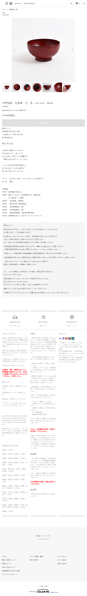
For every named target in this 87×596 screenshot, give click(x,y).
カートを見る (61, 560)
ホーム (4, 9)
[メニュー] (84, 3)
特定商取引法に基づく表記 (11, 131)
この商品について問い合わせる (12, 134)
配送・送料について (8, 560)
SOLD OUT (43, 123)
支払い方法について (8, 567)
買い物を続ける (7, 137)
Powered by (32, 591)
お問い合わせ (61, 563)
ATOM (36, 560)
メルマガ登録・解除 (36, 556)
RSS (31, 560)
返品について (6, 128)
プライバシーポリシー (9, 574)
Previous (14, 49)
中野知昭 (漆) (13, 9)
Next (72, 49)
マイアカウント (62, 556)
